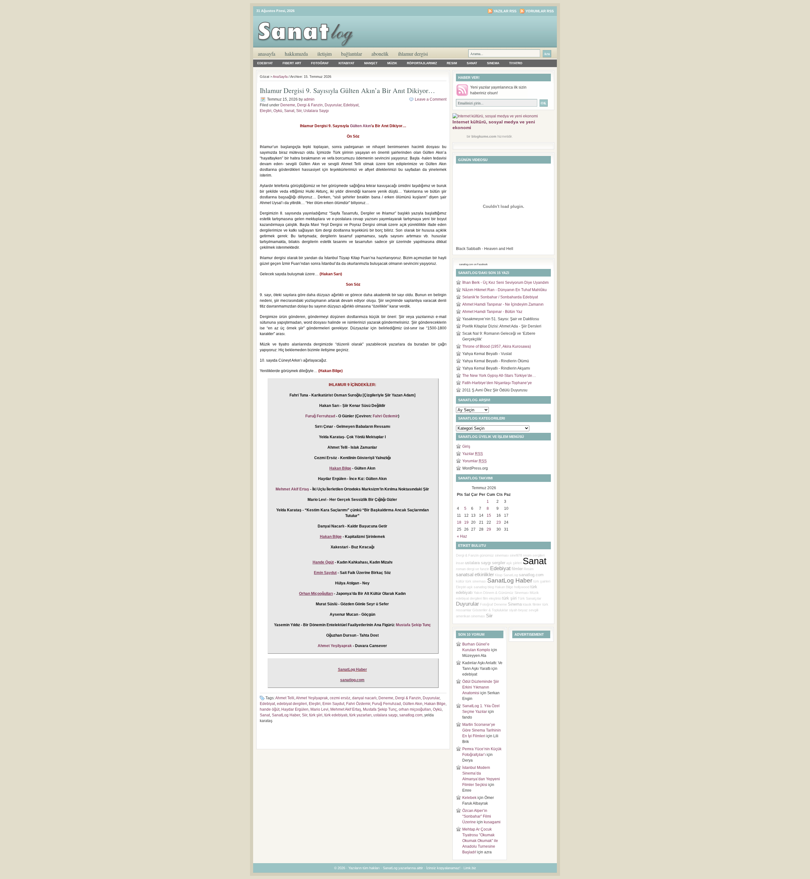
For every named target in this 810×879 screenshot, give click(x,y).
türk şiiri (315, 715)
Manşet (370, 63)
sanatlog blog (484, 587)
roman (461, 569)
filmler (517, 568)
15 (489, 515)
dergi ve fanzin (478, 569)
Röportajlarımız (422, 63)
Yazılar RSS (505, 11)
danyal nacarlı (364, 698)
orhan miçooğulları (415, 709)
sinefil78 (516, 555)
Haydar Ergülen (294, 709)
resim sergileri (534, 555)
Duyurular (333, 105)
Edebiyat (265, 63)
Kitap (498, 575)
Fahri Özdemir (385, 416)
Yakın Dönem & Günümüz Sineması (501, 593)
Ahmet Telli (284, 698)
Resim (452, 63)
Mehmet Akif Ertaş (292, 489)
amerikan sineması (470, 616)
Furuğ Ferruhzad (320, 416)
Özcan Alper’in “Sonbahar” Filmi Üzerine (476, 816)
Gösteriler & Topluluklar (490, 610)
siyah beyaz (518, 610)
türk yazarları (360, 715)
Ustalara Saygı (316, 111)
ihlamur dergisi (413, 53)
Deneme (287, 105)
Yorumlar (474, 461)
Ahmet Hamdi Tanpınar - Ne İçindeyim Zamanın (503, 304)
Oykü (277, 111)
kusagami (492, 822)
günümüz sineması (494, 555)
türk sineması (475, 581)
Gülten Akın (360, 126)
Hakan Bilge (435, 703)
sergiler (498, 562)
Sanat (472, 63)
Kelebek (469, 797)
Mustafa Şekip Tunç (413, 625)
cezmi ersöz (340, 698)
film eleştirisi (492, 598)
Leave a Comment (430, 99)
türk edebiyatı (335, 715)
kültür (460, 581)
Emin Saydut (333, 703)
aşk (470, 587)
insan (460, 563)
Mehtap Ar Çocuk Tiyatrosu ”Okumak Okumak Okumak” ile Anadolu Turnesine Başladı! (480, 840)
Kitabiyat (346, 63)
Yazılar (472, 454)
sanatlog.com (410, 715)
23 (498, 522)
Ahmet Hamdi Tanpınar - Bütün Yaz (492, 311)
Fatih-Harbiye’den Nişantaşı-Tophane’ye (497, 383)
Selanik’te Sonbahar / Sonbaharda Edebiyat (500, 297)
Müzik (392, 63)
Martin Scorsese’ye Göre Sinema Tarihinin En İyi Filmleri (481, 730)
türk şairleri (541, 581)
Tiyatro (515, 63)
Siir (299, 111)
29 (489, 529)
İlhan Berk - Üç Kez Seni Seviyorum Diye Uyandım (505, 282)
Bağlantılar (351, 53)
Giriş (466, 446)
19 (466, 522)
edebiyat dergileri (292, 703)
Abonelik (380, 53)
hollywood (521, 587)
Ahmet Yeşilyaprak (335, 646)
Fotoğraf (320, 63)
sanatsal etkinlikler (475, 574)
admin (309, 99)
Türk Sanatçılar (529, 598)
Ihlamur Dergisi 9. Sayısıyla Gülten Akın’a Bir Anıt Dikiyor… (347, 90)
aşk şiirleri (514, 563)
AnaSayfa (266, 53)
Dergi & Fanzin (310, 105)
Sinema (493, 63)
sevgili (533, 610)
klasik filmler (532, 604)
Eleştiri (265, 111)
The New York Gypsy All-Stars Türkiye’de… (499, 375)
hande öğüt (269, 709)
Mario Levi (319, 709)
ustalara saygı (385, 715)
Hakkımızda (296, 53)
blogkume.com (483, 136)
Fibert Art (292, 63)
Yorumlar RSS (540, 11)
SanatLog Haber (352, 669)
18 (459, 522)
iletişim (324, 53)
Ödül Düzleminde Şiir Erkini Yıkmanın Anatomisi (480, 687)
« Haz (462, 536)
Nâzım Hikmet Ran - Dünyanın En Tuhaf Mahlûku (504, 290)
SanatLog (510, 575)
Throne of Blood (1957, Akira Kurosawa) (496, 346)
